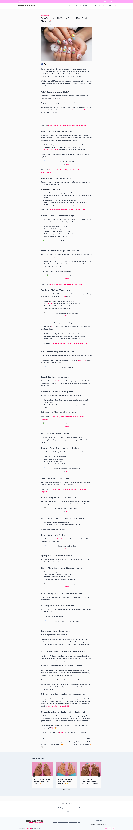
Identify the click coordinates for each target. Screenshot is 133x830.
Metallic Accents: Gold (51, 149)
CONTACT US (70, 824)
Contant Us (111, 1)
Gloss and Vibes (29, 828)
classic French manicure (57, 381)
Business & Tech (93, 6)
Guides (110, 6)
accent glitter (82, 360)
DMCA (79, 822)
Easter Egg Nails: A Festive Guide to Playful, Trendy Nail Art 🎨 (80, 741)
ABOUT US (55, 822)
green (61, 145)
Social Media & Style (81, 6)
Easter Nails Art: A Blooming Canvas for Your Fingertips (67, 125)
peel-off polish (57, 539)
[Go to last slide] (34, 775)
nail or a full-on (77, 110)
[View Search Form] (115, 6)
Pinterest (67, 119)
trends (64, 296)
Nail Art (49, 303)
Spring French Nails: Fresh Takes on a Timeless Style (66, 284)
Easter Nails (45, 15)
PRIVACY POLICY (73, 822)
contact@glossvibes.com (98, 824)
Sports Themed (103, 6)
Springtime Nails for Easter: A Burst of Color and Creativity (68, 209)
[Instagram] (22, 1)
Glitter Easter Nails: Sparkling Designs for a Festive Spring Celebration (90, 781)
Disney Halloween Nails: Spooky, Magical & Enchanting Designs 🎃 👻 (52, 743)
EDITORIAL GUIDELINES (63, 822)
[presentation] (42, 769)
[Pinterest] (25, 1)
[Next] (99, 775)
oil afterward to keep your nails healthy (58, 706)
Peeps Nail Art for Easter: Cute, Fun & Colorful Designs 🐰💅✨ (66, 781)
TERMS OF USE (63, 824)
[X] (45, 64)
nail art (53, 327)
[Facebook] (19, 1)
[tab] (63, 789)
